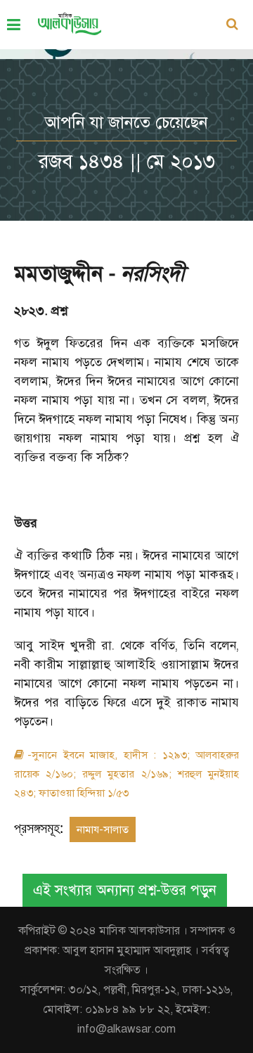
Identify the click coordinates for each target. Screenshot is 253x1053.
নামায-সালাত (103, 829)
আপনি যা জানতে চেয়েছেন (126, 122)
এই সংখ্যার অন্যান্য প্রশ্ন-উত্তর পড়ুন (124, 890)
